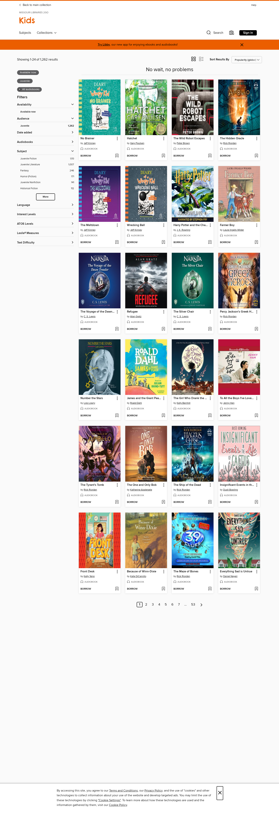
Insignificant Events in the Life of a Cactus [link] (237, 485)
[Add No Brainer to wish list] (116, 156)
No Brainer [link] (87, 138)
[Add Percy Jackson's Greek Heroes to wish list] (256, 329)
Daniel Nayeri (230, 576)
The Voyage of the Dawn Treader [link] (97, 311)
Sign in (248, 33)
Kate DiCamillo (138, 576)
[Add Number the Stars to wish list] (116, 415)
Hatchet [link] (132, 138)
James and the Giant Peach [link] (144, 398)
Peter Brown (183, 143)
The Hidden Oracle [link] (232, 138)
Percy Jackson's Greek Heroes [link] (237, 311)
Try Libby (104, 45)
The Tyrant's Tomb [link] (92, 485)
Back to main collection (36, 5)
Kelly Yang (89, 576)
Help (253, 5)
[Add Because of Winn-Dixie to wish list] (163, 589)
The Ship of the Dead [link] (187, 485)
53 (193, 605)
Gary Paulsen (137, 143)
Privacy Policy (153, 790)
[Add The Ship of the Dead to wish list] (209, 502)
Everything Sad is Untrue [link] (236, 571)
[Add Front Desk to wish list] (116, 589)
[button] (214, 33)
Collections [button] (45, 33)
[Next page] (201, 604)
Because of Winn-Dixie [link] (141, 571)
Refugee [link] (132, 311)
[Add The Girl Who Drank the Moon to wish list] (209, 415)
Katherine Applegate (141, 489)
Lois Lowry (89, 403)
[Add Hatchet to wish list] (163, 156)
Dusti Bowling (230, 489)
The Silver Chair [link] (183, 311)
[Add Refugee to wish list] (163, 329)
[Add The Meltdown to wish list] (116, 242)
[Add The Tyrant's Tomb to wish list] (116, 502)
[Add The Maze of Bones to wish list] (209, 589)
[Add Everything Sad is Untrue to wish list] (256, 589)
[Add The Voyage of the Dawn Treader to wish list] (116, 329)
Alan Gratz (135, 316)
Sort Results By (219, 59)
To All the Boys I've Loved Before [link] (237, 398)
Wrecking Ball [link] (136, 225)
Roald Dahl (136, 403)
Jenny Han (228, 403)
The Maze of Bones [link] (185, 571)
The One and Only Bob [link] (142, 485)
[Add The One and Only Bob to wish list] (163, 502)
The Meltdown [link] (89, 225)
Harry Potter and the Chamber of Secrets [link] (190, 225)
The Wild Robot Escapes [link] (189, 138)
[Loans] (231, 33)
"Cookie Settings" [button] (109, 800)
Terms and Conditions (123, 790)
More (45, 196)
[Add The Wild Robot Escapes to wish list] (209, 156)
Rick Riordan (229, 143)
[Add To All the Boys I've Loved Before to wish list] (256, 415)
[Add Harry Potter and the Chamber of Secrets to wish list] (209, 242)
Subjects (25, 33)
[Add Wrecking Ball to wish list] (163, 242)
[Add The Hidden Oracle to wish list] (256, 156)
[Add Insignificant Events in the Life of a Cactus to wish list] (256, 502)
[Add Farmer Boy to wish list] (256, 242)
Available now (28, 111)
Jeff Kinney (89, 143)
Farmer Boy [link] (227, 225)
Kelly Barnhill (183, 403)
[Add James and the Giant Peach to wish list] (163, 415)
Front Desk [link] (87, 571)
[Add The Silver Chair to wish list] (209, 329)
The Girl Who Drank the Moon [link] (190, 398)
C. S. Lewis (89, 316)
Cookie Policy (118, 805)
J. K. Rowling (183, 230)
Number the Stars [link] (91, 398)
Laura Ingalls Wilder (233, 230)
